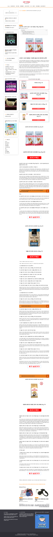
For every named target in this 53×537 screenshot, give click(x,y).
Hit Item (26, 2)
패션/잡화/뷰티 (13, 6)
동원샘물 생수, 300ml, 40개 (10, 66)
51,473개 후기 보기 (39, 87)
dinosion (26, 28)
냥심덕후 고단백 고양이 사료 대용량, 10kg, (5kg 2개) (28, 32)
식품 (30, 6)
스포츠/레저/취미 (27, 6)
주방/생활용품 (38, 6)
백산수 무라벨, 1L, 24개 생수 (10, 68)
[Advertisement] (34, 17)
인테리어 (33, 6)
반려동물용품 (22, 6)
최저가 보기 (38, 98)
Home (9, 6)
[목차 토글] (46, 30)
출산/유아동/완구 (43, 6)
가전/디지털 (17, 6)
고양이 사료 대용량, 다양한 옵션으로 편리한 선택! (28, 31)
